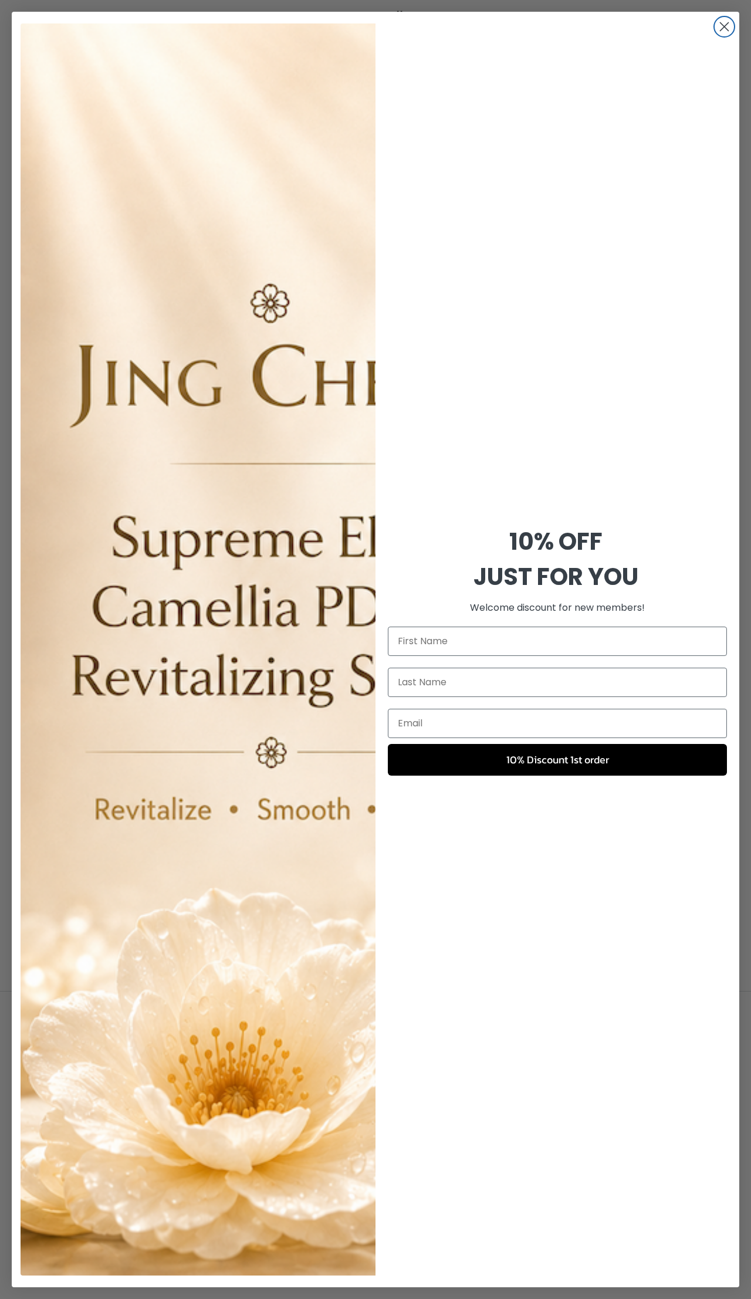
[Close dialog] (724, 26)
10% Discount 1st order (557, 759)
